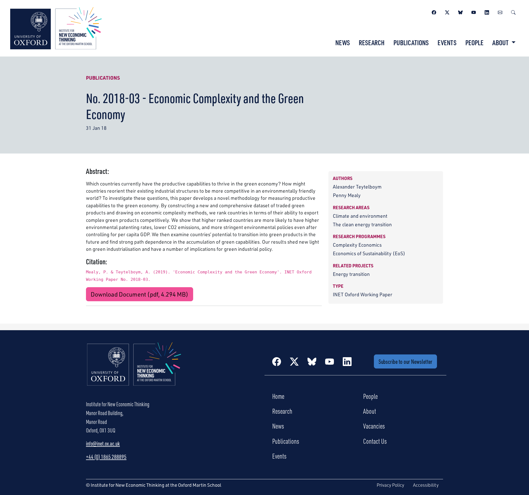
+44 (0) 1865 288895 (106, 456)
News (342, 42)
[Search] (513, 11)
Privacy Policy (390, 485)
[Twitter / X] (447, 11)
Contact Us (375, 441)
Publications (411, 42)
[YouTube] (473, 11)
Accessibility (426, 485)
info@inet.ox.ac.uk (103, 443)
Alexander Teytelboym (357, 187)
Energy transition (351, 274)
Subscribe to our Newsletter (405, 361)
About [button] (501, 42)
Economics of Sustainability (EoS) (369, 253)
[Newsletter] (500, 11)
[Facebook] (434, 11)
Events (447, 42)
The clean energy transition (362, 224)
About (369, 411)
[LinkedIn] (486, 11)
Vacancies (374, 425)
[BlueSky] (460, 11)
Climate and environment (360, 216)
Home (278, 396)
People (474, 42)
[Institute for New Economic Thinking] (56, 27)
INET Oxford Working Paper (362, 294)
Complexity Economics (357, 245)
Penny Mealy (347, 195)
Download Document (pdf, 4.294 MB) (139, 294)
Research (372, 42)
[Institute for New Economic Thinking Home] (134, 369)
